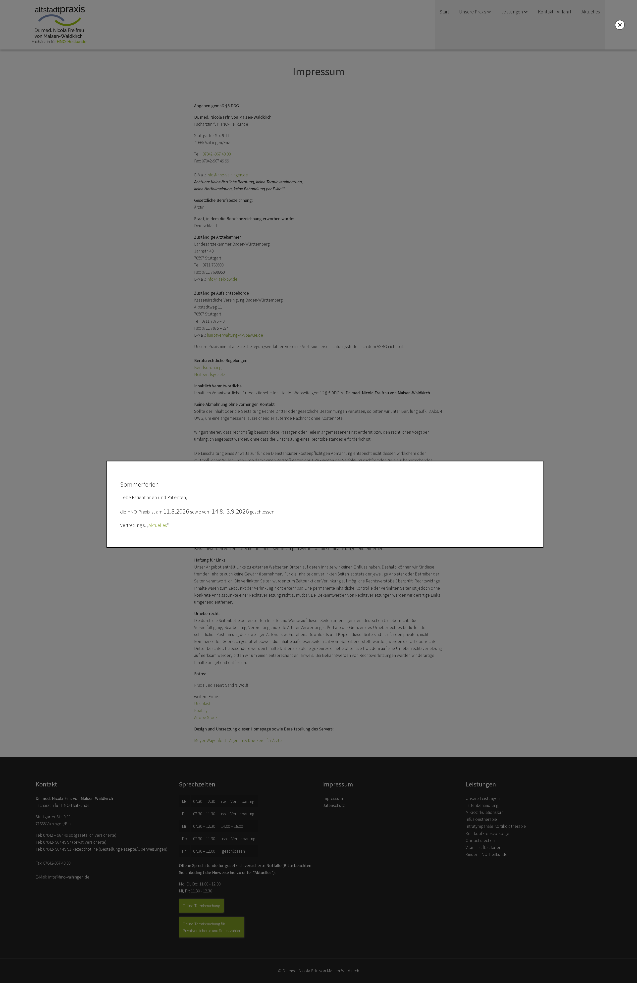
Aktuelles (158, 525)
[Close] (620, 25)
